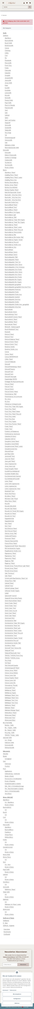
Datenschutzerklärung (9, 957)
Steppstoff (7, 122)
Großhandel (7, 934)
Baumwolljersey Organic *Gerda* (14, 239)
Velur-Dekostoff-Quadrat (11, 665)
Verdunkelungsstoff (10, 137)
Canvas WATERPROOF (11, 356)
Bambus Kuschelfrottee (11, 187)
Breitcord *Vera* (9, 336)
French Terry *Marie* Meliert (12, 411)
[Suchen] (30, 7)
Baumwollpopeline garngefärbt (13, 284)
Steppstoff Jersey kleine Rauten (13, 598)
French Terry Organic (10, 421)
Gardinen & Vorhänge (10, 157)
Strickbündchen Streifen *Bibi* (13, 643)
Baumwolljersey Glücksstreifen (13, 232)
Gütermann (8, 763)
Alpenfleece (8, 38)
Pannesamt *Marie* (10, 538)
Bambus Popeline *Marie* (12, 190)
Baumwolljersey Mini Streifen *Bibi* (14, 237)
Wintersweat (6, 909)
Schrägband (8, 758)
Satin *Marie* (8, 575)
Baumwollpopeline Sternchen (12, 299)
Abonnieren (23, 964)
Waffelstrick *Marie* (10, 705)
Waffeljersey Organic (10, 692)
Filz (6, 58)
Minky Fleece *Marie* (10, 501)
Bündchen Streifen (10, 346)
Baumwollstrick (7, 807)
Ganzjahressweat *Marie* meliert (14, 446)
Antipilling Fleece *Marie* (11, 175)
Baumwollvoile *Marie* (11, 324)
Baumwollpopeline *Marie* (12, 259)
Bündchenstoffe (9, 45)
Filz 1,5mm (8, 399)
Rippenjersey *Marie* (10, 553)
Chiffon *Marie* (9, 359)
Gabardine (7, 73)
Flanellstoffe (8, 60)
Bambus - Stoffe (9, 725)
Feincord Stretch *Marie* (11, 391)
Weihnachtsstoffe (9, 747)
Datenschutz (13, 990)
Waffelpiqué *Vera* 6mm (11, 702)
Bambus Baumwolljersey (11, 182)
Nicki (4, 862)
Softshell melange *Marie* (12, 588)
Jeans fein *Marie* (10, 458)
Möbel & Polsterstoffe (10, 155)
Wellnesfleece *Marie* (11, 712)
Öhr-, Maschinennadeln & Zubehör (14, 788)
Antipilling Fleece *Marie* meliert (13, 177)
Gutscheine (7, 929)
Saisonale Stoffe (7, 737)
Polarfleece (8, 832)
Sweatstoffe (8, 127)
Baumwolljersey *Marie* (11, 224)
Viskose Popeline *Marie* (11, 678)
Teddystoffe (8, 130)
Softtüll (6, 593)
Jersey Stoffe (8, 83)
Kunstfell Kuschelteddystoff (12, 471)
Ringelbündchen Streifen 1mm (13, 551)
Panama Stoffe (9, 100)
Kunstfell (7, 88)
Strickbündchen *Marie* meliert (13, 630)
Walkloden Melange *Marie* (12, 710)
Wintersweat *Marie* (10, 715)
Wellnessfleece (9, 837)
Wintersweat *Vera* (10, 717)
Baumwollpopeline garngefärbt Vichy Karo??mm (18, 287)
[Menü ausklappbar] (3, 2)
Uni (6, 810)
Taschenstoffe (8, 165)
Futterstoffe (8, 70)
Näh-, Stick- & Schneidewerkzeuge (14, 786)
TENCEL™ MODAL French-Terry (14, 655)
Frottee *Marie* (9, 426)
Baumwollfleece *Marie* (11, 210)
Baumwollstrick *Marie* (11, 319)
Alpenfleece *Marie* (10, 172)
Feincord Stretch (9, 389)
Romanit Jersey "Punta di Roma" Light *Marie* (17, 566)
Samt (6, 110)
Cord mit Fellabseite (10, 361)
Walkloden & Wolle (10, 145)
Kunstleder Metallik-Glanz (12, 473)
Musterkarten (7, 931)
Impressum (5, 990)
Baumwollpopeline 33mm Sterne (13, 272)
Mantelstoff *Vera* (10, 491)
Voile (6, 142)
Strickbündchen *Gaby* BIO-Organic (15, 623)
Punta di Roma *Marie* (11, 543)
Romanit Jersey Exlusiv (11, 571)
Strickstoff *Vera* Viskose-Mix (13, 648)
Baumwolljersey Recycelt (11, 242)
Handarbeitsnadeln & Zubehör (13, 783)
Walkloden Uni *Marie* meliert (13, 904)
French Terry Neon (10, 419)
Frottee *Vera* (8, 429)
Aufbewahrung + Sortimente (12, 773)
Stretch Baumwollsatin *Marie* (13, 600)
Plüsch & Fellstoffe (10, 105)
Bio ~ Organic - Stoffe (10, 727)
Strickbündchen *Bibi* (11, 620)
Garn (4, 761)
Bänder (5, 756)
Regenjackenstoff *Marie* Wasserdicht (15, 546)
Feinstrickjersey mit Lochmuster (13, 396)
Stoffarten (5, 35)
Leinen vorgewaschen (11, 486)
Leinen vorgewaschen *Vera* (12, 488)
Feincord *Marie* (9, 384)
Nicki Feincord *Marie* (11, 531)
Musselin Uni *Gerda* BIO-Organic (14, 511)
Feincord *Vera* (9, 386)
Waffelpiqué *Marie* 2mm (11, 695)
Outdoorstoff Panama (10, 536)
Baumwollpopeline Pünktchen (13, 289)
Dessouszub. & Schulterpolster (13, 778)
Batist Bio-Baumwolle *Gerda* (13, 192)
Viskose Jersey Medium (11, 673)
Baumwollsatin (9, 309)
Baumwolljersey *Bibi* (11, 217)
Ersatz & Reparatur (10, 781)
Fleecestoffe (8, 63)
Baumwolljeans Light (10, 215)
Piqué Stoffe (8, 102)
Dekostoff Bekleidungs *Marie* (13, 366)
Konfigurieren (17, 998)
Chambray (7, 50)
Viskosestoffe (8, 140)
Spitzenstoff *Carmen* (11, 595)
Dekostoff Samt (9, 371)
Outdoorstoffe (8, 160)
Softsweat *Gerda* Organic (12, 590)
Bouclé (5, 812)
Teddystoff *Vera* (9, 650)
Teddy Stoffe (6, 892)
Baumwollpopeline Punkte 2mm (13, 294)
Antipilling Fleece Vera (11, 180)
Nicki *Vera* (8, 526)
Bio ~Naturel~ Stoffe (10, 730)
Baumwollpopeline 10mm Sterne (13, 264)
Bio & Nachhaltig (7, 722)
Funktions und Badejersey (12, 431)
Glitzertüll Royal (9, 451)
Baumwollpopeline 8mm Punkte (13, 277)
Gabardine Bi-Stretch (10, 436)
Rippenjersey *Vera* (10, 556)
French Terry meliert (10, 416)
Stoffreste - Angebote (8, 925)
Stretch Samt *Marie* (10, 613)
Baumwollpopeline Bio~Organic (13, 279)
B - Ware (5, 923)
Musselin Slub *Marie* (11, 508)
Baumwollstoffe (9, 40)
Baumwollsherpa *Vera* (11, 314)
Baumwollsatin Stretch (11, 312)
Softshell (7, 115)
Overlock (7, 766)
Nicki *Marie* (8, 523)
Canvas (7, 48)
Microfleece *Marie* (10, 496)
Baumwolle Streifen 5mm (11, 202)
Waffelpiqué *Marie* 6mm (11, 697)
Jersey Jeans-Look (10, 466)
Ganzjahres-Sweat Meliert (12, 444)
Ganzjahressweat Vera (11, 449)
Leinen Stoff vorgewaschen (12, 483)
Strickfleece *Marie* (10, 645)
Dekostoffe (6, 150)
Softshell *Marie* (9, 583)
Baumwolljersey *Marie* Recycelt (14, 229)
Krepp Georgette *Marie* (11, 468)
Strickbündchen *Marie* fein (12, 625)
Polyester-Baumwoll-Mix (11, 541)
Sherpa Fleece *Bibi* (10, 580)
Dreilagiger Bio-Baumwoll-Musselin (14, 381)
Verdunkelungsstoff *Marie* (12, 668)
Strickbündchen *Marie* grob (12, 628)
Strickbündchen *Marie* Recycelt (14, 633)
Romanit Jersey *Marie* (11, 568)
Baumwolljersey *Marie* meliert (13, 227)
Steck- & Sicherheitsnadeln (12, 791)
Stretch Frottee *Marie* (11, 603)
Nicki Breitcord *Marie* (11, 528)
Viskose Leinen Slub (10, 675)
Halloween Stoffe (9, 742)
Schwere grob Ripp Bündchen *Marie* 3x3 (16, 578)
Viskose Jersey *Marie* (11, 670)
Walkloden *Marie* (10, 707)
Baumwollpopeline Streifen (12, 302)
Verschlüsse (8, 793)
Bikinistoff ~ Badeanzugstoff (12, 327)
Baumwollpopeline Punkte (12, 292)
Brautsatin (7, 332)
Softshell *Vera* (9, 585)
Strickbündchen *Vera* (11, 635)
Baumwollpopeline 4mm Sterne (13, 274)
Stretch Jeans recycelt (11, 610)
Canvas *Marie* (9, 354)
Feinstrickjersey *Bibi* (11, 394)
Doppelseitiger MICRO (11, 379)
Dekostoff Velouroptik (10, 376)
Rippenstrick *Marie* (10, 558)
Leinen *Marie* (9, 481)
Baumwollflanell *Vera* (11, 207)
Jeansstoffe (8, 80)
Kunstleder (8, 90)
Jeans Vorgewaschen (10, 463)
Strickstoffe (8, 125)
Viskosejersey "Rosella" (11, 685)
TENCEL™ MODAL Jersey (12, 658)
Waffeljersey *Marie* (10, 690)
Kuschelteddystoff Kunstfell (12, 478)
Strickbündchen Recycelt (11, 640)
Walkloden (5, 899)
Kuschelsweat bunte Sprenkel (13, 476)
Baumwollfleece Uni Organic (12, 212)
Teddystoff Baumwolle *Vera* (12, 653)
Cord (6, 55)
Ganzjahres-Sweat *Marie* (12, 441)
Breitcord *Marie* (9, 334)
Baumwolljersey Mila (10, 234)
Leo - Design (8, 740)
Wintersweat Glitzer (10, 720)
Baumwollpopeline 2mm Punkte (13, 269)
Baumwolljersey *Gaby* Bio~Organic (15, 222)
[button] (24, 3)
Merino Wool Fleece (10, 493)
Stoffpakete (6, 920)
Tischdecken (8, 162)
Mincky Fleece (7, 857)
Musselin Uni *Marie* (10, 513)
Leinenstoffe (8, 93)
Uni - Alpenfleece (9, 802)
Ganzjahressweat (7, 847)
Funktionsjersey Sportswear (12, 434)
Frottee (7, 68)
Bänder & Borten (9, 776)
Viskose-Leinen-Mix (10, 683)
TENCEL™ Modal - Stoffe (12, 735)
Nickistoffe (7, 98)
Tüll (6, 135)
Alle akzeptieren (17, 994)
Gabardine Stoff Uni (10, 439)
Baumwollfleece (9, 829)
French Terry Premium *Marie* (13, 424)
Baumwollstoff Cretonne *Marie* (13, 317)
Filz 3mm (7, 401)
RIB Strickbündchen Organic (12, 548)
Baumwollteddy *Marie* (11, 322)
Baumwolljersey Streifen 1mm (13, 244)
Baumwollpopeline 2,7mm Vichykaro (14, 267)
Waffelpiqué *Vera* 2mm (11, 700)
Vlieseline (5, 753)
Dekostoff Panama (10, 369)
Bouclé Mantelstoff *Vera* (12, 329)
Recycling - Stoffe (9, 732)
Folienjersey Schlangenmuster (13, 404)
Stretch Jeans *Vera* (10, 608)
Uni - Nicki (7, 864)
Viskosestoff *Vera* (10, 688)
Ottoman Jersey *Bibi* (11, 533)
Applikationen (8, 771)
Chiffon (7, 53)
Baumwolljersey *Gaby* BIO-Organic (15, 219)
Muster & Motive (9, 167)
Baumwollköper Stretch (11, 252)
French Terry (8, 65)
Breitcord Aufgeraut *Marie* (12, 339)
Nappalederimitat (9, 518)
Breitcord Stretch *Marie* (11, 341)
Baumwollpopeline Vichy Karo (13, 307)
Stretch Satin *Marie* (10, 615)
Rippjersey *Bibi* (9, 561)
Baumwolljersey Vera (10, 247)
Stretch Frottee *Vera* (11, 605)
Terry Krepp (8, 132)
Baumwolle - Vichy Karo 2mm (13, 197)
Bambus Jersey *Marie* (11, 185)
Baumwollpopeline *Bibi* (11, 257)
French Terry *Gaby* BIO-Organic (14, 406)
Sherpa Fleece (9, 834)
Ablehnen (17, 1003)
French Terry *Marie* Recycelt (13, 414)
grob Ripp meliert (9, 454)
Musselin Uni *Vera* (10, 516)
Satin (6, 112)
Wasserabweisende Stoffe (12, 147)
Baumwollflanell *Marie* (11, 205)
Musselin (7, 95)
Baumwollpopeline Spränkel (12, 297)
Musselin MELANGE (10, 506)
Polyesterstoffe (9, 107)
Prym (4, 768)
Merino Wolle (6, 854)
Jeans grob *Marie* (10, 461)
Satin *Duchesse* (9, 573)
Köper (6, 85)
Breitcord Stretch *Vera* (11, 344)
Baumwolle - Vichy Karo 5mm (13, 200)
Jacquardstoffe (9, 78)
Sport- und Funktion (10, 120)
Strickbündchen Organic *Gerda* (14, 638)
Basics (5, 170)
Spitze (6, 117)
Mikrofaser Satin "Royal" (11, 498)
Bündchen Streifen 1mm (11, 349)
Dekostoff (7, 364)
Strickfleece (6, 882)
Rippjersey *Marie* (10, 563)
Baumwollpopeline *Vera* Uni (12, 262)
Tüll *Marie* (8, 663)
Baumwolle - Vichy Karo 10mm (13, 195)
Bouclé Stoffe (8, 43)
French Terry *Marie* (10, 409)
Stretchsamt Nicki (9, 618)
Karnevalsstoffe (9, 745)
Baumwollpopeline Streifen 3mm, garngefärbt (17, 304)
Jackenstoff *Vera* (10, 456)
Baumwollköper (9, 249)
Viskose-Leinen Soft (10, 680)
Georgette (7, 75)
